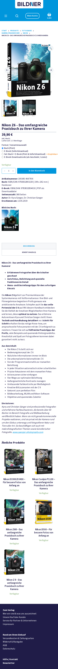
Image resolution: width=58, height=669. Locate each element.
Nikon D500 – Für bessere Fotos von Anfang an (43, 532)
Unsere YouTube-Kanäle (14, 617)
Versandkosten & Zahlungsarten (18, 638)
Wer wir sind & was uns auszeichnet (19, 613)
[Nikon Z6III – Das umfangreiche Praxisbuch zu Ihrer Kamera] (14, 512)
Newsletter (8, 663)
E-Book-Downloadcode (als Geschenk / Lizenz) (25, 157)
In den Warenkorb (37, 170)
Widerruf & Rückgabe (13, 641)
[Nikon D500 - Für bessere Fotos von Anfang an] (43, 512)
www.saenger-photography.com (28, 432)
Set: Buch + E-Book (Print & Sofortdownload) (24, 154)
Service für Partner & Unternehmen (19, 620)
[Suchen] (16, 15)
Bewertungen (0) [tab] (29, 252)
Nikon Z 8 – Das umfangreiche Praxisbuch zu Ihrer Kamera (14, 584)
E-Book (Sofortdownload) (16, 151)
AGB (5, 645)
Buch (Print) (9, 148)
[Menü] (6, 16)
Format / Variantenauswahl (14, 145)
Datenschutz (9, 648)
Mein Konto (32, 15)
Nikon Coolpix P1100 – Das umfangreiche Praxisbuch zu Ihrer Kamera (43, 484)
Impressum (8, 624)
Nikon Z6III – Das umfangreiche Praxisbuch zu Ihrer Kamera (14, 534)
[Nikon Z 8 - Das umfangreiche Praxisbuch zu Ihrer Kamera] (14, 562)
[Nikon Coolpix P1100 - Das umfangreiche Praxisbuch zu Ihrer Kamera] (43, 461)
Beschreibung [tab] (29, 246)
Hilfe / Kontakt (10, 659)
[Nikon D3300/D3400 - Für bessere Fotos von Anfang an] (14, 461)
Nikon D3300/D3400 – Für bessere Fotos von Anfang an (14, 482)
